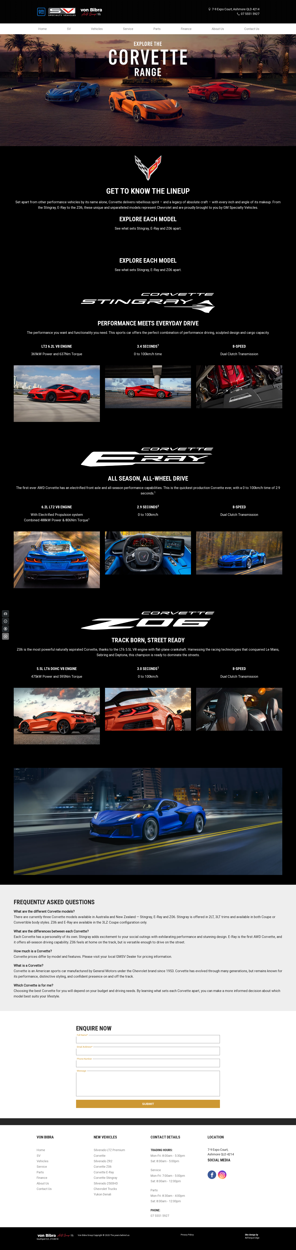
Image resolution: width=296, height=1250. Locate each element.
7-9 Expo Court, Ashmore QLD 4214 (235, 9)
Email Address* (84, 1046)
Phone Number (84, 1058)
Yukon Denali (102, 1194)
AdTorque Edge (252, 1238)
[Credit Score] (5, 621)
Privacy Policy (187, 1235)
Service (128, 29)
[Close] (5, 636)
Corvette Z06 (103, 1166)
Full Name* (82, 1035)
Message (81, 1070)
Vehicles (97, 29)
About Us (218, 29)
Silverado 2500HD (106, 1183)
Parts (157, 29)
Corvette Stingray (105, 1178)
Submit (148, 1104)
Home (42, 29)
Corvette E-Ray (104, 1172)
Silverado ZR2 (103, 1161)
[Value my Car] (5, 613)
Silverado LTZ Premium (109, 1150)
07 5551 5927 (250, 14)
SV (69, 29)
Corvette (100, 1155)
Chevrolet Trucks (105, 1189)
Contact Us (251, 29)
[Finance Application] (5, 628)
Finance (186, 29)
